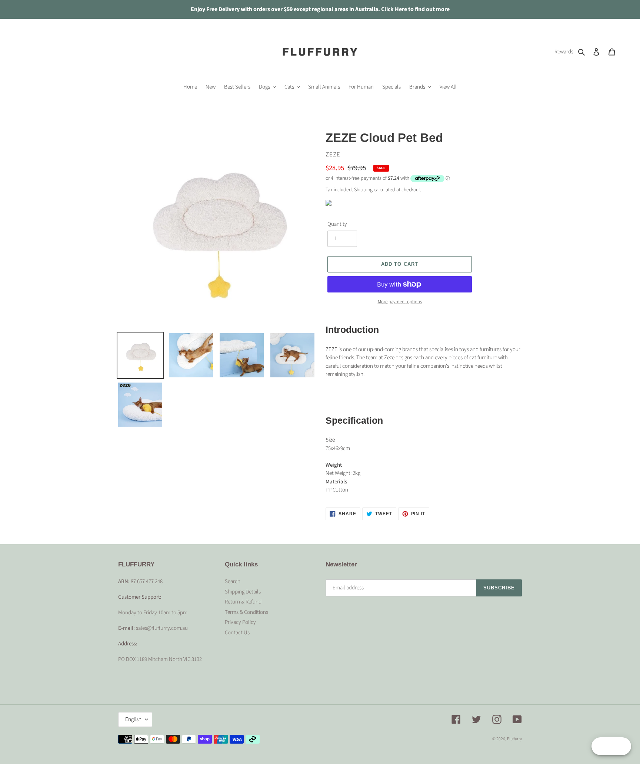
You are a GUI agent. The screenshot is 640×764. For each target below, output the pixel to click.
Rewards (563, 52)
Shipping (363, 190)
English (133, 719)
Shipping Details (243, 592)
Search (232, 581)
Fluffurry (514, 739)
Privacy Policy (240, 622)
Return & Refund (243, 602)
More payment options (400, 301)
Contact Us (237, 632)
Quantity (337, 224)
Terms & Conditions (246, 612)
